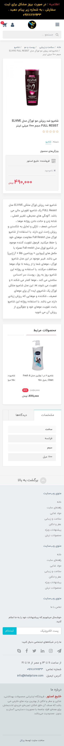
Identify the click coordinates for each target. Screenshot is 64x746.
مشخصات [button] (47, 415)
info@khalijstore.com (30, 676)
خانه (59, 502)
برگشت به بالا (28, 480)
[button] (7, 25)
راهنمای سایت (54, 507)
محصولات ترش (53, 535)
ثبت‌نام (10, 631)
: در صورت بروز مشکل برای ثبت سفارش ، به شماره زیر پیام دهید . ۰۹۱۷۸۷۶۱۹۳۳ (32, 9)
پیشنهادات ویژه (53, 530)
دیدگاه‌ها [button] (21, 415)
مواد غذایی (55, 513)
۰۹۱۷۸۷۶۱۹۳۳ (35, 669)
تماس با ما (55, 607)
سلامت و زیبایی (52, 519)
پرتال (22, 740)
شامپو (48, 141)
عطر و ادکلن (55, 524)
